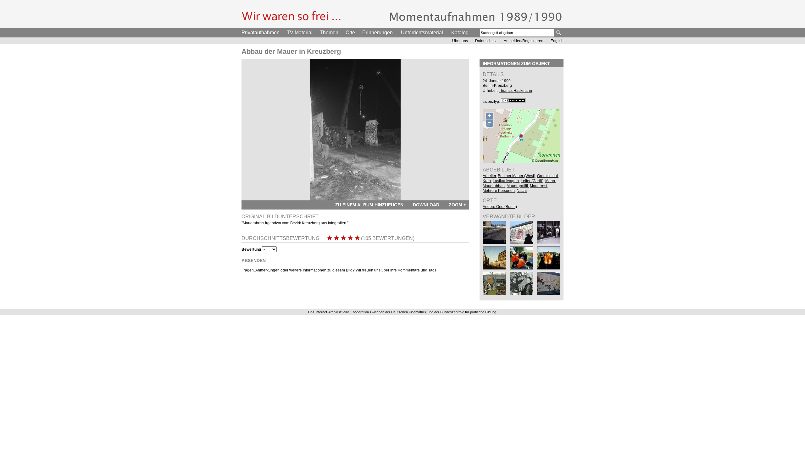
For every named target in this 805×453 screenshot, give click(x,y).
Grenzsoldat (547, 176)
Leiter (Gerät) (532, 181)
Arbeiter (489, 176)
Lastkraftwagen (506, 181)
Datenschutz (486, 41)
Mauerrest (538, 186)
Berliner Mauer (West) (516, 176)
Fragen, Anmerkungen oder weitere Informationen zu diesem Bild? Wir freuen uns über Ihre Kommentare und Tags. (339, 270)
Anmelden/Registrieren (523, 41)
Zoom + (457, 204)
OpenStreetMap (546, 160)
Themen (329, 32)
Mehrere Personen (499, 190)
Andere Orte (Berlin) (500, 206)
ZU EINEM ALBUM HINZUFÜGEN (369, 204)
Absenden (254, 260)
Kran (487, 181)
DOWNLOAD (426, 204)
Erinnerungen (377, 32)
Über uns (460, 41)
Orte (350, 32)
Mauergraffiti (517, 186)
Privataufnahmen (261, 32)
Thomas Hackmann (515, 90)
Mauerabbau (494, 186)
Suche (559, 32)
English (557, 41)
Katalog (460, 32)
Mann (550, 181)
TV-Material (300, 32)
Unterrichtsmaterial (422, 32)
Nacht (522, 190)
